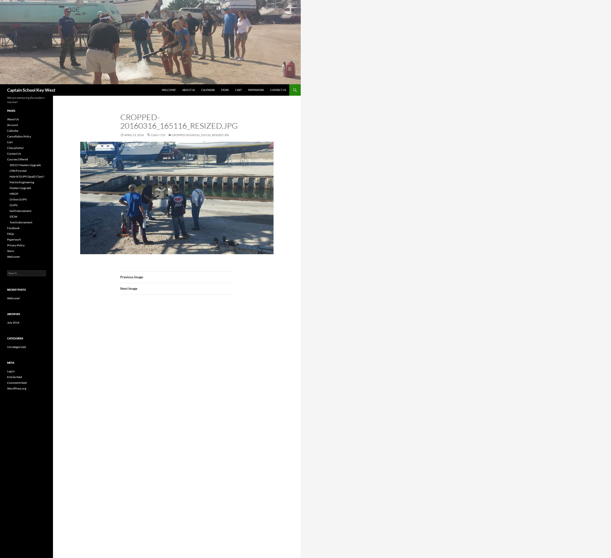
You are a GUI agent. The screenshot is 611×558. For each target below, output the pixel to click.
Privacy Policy (16, 245)
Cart (238, 89)
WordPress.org (16, 388)
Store (225, 89)
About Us (188, 89)
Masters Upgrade (20, 188)
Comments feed (17, 382)
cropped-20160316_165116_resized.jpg (200, 135)
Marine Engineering (22, 182)
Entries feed (14, 377)
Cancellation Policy (19, 136)
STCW (13, 216)
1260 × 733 (158, 135)
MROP (14, 193)
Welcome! (169, 89)
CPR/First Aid (18, 171)
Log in (11, 371)
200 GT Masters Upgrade (25, 165)
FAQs (10, 234)
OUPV (14, 205)
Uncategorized (16, 347)
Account (12, 125)
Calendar (208, 89)
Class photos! (15, 148)
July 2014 (13, 322)
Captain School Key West (31, 90)
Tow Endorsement (21, 222)
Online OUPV (18, 199)
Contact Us (278, 89)
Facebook (13, 228)
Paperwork (256, 89)
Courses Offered (17, 159)
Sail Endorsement (20, 211)
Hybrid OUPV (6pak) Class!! (27, 176)
